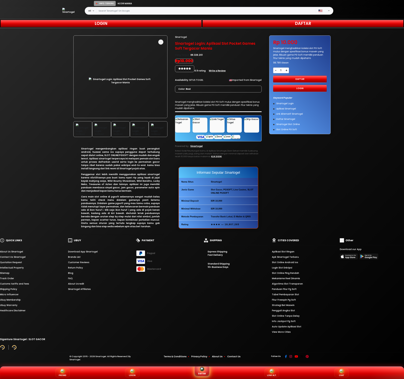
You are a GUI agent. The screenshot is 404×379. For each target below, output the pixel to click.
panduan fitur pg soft (284, 289)
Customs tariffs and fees (14, 283)
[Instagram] (290, 356)
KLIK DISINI (216, 156)
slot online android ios (285, 262)
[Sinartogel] (69, 11)
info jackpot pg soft (284, 321)
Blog (70, 273)
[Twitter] (301, 356)
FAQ (70, 278)
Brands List (74, 257)
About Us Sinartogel (11, 251)
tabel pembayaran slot (285, 294)
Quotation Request (11, 262)
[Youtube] (296, 356)
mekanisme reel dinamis (286, 278)
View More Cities (281, 331)
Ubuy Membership (10, 299)
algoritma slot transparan (287, 283)
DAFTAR (303, 23)
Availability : (182, 80)
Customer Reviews (78, 262)
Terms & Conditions (175, 356)
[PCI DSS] (2, 347)
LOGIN (101, 23)
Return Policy (75, 267)
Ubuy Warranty (8, 305)
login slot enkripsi (282, 267)
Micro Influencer (9, 294)
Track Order (7, 278)
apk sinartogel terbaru (285, 257)
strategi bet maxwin (283, 305)
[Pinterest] (307, 356)
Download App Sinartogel (83, 251)
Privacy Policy (199, 356)
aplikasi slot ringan (283, 251)
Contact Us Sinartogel (13, 257)
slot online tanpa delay (286, 315)
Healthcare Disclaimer (13, 310)
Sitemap (4, 273)
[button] (160, 42)
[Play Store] (368, 257)
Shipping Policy (8, 289)
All (89, 10)
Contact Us (234, 356)
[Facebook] (286, 356)
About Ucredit (76, 283)
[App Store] (349, 257)
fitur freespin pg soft (284, 299)
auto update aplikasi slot (286, 326)
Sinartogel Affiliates (79, 289)
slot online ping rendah (285, 273)
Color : (184, 89)
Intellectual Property (12, 267)
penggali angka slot (283, 310)
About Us (217, 356)
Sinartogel (87, 148)
